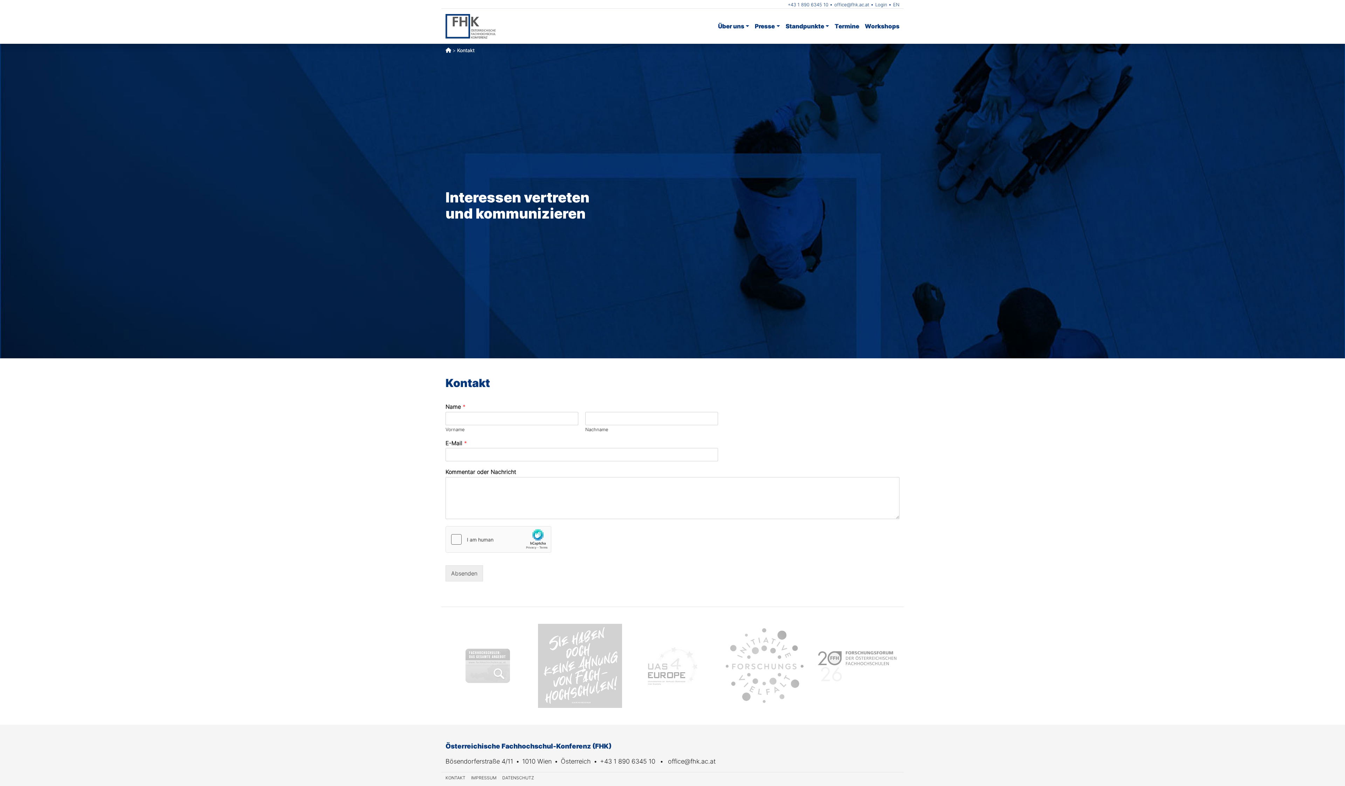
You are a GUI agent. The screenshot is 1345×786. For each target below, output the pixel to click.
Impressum (484, 777)
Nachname (596, 429)
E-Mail (456, 443)
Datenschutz (518, 777)
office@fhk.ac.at (851, 4)
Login (881, 4)
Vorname (455, 429)
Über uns (731, 26)
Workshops (882, 26)
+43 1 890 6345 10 (808, 4)
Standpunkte (805, 26)
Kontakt (455, 777)
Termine (847, 26)
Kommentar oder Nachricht (481, 471)
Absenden (464, 573)
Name (455, 406)
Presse (765, 26)
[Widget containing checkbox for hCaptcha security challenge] (498, 539)
